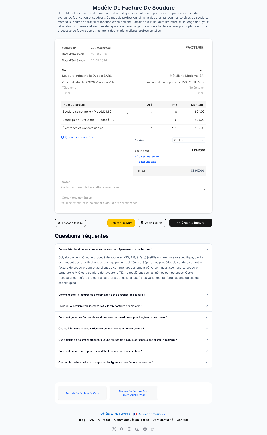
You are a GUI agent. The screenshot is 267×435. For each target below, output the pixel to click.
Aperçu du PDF (154, 222)
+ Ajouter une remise (146, 156)
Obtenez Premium (121, 222)
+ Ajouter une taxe (145, 161)
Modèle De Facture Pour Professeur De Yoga (133, 393)
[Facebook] (122, 429)
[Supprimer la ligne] (206, 111)
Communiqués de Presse (131, 420)
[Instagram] (130, 429)
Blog (82, 420)
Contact (182, 420)
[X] (114, 429)
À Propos (104, 420)
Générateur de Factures (115, 413)
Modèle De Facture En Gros (82, 393)
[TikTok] (153, 429)
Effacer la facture (72, 222)
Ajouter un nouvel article (79, 137)
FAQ (91, 420)
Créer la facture (193, 223)
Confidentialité (163, 420)
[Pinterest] (145, 429)
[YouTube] (137, 429)
